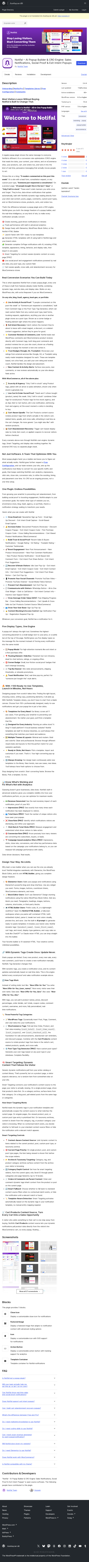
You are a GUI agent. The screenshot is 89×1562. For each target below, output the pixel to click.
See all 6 (84, 111)
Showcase (28, 1506)
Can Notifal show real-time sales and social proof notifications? (15, 1394)
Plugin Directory (8, 10)
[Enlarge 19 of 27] (54, 1267)
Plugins (26, 1514)
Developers (50, 1514)
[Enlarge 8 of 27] (35, 1255)
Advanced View (67, 136)
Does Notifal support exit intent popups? (18, 1401)
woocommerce (81, 129)
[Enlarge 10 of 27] (35, 1278)
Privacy (5, 1518)
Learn (48, 1506)
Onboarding (7, 89)
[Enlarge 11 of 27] (35, 1289)
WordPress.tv (52, 1518)
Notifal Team (22, 66)
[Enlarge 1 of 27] (16, 1244)
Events (70, 1510)
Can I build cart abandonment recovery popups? (21, 1408)
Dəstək (84, 74)
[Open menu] (85, 3)
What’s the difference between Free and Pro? (20, 1415)
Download (81, 63)
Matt (5, 1529)
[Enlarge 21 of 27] (54, 1289)
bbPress (6, 1532)
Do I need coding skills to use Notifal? (17, 1429)
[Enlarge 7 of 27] (35, 1244)
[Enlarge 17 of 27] (54, 1244)
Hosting (5, 1514)
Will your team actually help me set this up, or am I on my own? (14, 1385)
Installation (31, 74)
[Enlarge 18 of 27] (54, 1255)
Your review (66, 176)
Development (46, 74)
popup (84, 120)
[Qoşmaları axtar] (25, 23)
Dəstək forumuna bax (70, 196)
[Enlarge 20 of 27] (54, 1278)
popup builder (81, 125)
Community (21, 92)
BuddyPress (8, 1536)
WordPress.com (9, 1525)
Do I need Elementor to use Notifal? (16, 1450)
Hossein (37, 1490)
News (4, 1510)
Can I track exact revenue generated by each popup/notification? (17, 1436)
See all (84, 176)
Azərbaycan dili (13, 1546)
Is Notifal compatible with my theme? (17, 1464)
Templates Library (32, 89)
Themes (27, 1510)
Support (49, 1510)
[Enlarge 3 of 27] (16, 1289)
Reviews (18, 74)
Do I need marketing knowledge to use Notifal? (21, 1422)
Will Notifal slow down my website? (16, 1444)
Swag (70, 1518)
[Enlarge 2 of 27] (16, 1255)
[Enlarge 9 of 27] (35, 1267)
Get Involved (72, 1506)
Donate (71, 1514)
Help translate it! (63, 16)
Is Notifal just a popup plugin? (14, 1378)
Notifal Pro (18, 89)
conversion (82, 116)
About (4, 1506)
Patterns (27, 1518)
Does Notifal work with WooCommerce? (18, 1457)
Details (7, 74)
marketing (76, 120)
